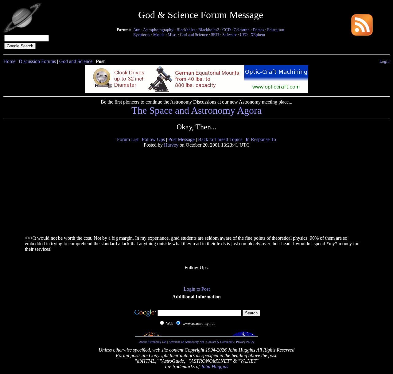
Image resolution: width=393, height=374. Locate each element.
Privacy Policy (245, 342)
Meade (159, 34)
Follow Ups (153, 139)
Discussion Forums (37, 61)
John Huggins (214, 366)
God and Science (194, 34)
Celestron (242, 29)
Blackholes (186, 29)
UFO (243, 34)
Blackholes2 (208, 29)
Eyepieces (141, 34)
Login (384, 61)
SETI (215, 34)
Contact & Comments (220, 342)
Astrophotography (158, 29)
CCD (226, 29)
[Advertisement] (72, 191)
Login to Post (197, 289)
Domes (258, 29)
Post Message (181, 139)
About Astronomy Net (152, 342)
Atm (136, 29)
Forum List (127, 139)
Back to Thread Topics (220, 139)
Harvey (171, 145)
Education (275, 29)
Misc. (172, 34)
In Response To (261, 139)
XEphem (258, 34)
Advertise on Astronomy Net (186, 342)
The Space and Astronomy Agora (196, 110)
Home (9, 61)
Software (229, 34)
